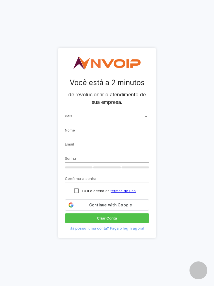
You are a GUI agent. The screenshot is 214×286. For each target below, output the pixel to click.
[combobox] (107, 116)
